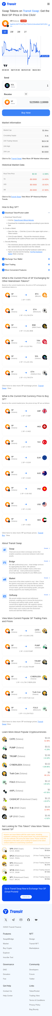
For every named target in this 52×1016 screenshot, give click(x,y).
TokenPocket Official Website (24, 220)
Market (6, 944)
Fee (4, 979)
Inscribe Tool (8, 957)
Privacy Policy (34, 1005)
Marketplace (34, 948)
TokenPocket (34, 991)
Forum (32, 974)
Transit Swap (31, 10)
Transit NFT (34, 944)
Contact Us (7, 991)
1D (5, 32)
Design (32, 939)
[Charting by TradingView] (5, 65)
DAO (5, 970)
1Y (25, 32)
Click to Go (26, 897)
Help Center (8, 996)
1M (18, 32)
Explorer (6, 953)
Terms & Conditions (37, 1000)
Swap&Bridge (8, 939)
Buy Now (26, 112)
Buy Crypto (7, 948)
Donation (6, 974)
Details (46, 548)
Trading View (34, 996)
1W (11, 32)
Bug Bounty (33, 1009)
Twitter (32, 979)
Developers (33, 970)
